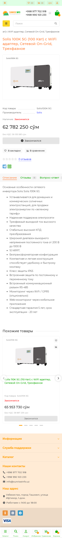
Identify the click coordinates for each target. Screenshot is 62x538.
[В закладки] (56, 340)
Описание (10, 177)
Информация (12, 438)
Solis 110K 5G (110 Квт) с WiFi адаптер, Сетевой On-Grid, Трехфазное (27, 381)
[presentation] (4, 378)
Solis (39, 112)
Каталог (8, 457)
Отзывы (27, 177)
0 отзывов (25, 159)
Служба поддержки (17, 448)
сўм (50, 3)
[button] (20, 425)
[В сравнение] (56, 347)
